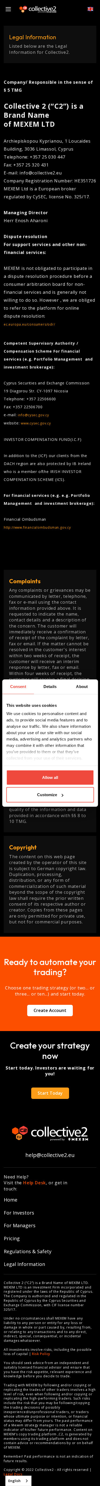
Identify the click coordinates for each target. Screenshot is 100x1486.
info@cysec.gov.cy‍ (33, 415)
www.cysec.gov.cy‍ (36, 423)
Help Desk (34, 1183)
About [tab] (82, 686)
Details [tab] (50, 686)
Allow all (50, 777)
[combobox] (18, 1481)
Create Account (50, 1010)
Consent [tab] (18, 686)
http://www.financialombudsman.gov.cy (37, 527)
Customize (47, 794)
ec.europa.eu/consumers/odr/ (29, 324)
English (14, 1480)
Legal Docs (13, 1474)
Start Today (50, 1093)
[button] (88, 9)
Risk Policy (41, 1354)
